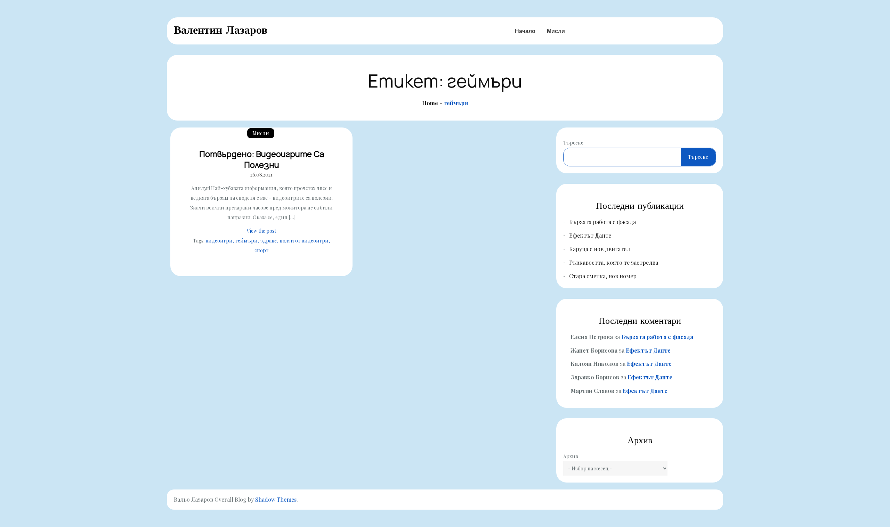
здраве (268, 240)
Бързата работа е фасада (602, 221)
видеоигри (219, 240)
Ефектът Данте (590, 235)
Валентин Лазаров (220, 29)
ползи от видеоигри (304, 240)
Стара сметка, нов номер (603, 276)
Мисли (556, 31)
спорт (261, 250)
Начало (525, 31)
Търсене (573, 142)
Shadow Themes (276, 499)
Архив (570, 456)
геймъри (246, 240)
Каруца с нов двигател (599, 249)
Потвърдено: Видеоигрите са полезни (261, 159)
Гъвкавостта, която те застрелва (613, 262)
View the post (261, 231)
